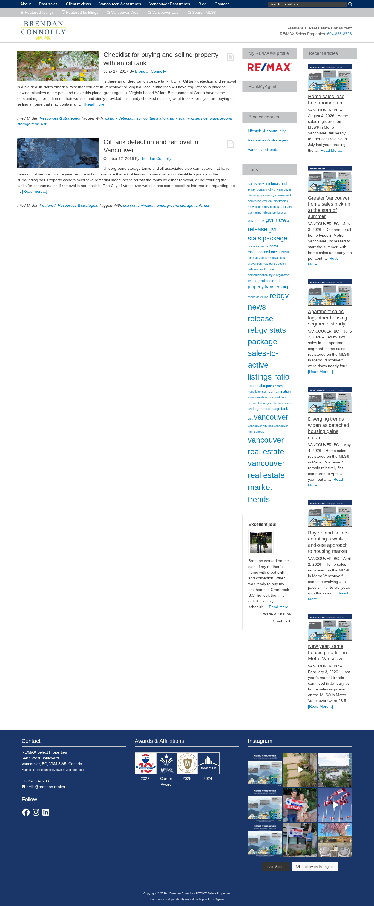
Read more (278, 607)
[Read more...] (96, 104)
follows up (269, 212)
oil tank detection (119, 118)
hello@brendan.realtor (46, 787)
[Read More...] (332, 150)
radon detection (258, 297)
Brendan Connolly (43, 29)
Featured (48, 205)
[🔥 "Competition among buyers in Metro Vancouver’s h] (265, 840)
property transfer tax (267, 286)
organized (282, 275)
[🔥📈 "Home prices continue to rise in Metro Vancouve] (265, 805)
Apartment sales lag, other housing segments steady (327, 318)
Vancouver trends (263, 149)
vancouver (271, 417)
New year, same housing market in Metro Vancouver (327, 652)
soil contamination (152, 118)
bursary (262, 189)
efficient (267, 201)
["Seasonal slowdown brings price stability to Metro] (265, 770)
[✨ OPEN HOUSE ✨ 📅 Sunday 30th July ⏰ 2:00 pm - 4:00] (335, 770)
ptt (289, 287)
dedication (254, 201)
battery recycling (259, 183)
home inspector (258, 246)
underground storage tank (179, 205)
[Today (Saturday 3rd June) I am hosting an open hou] (300, 840)
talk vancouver (282, 403)
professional (269, 280)
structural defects (259, 397)
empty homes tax (272, 206)
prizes (252, 281)
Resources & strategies (60, 118)
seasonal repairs (261, 386)
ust (43, 124)
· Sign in (218, 899)
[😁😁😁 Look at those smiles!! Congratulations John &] (300, 805)
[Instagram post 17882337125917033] (300, 770)
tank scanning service (189, 118)
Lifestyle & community (267, 131)
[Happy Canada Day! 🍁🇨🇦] (335, 805)
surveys (265, 403)
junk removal (269, 257)
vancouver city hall (260, 425)
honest (274, 252)
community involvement (275, 195)
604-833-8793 (339, 34)
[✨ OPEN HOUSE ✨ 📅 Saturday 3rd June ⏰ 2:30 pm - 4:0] (335, 840)
